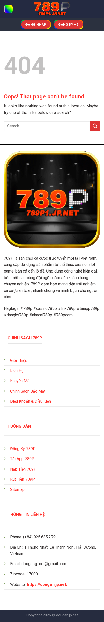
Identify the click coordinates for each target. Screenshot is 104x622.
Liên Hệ (16, 370)
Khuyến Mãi (20, 380)
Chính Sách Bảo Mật (27, 391)
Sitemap (17, 489)
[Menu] (8, 9)
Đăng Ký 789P (23, 448)
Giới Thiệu (18, 360)
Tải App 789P (22, 458)
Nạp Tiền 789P (23, 469)
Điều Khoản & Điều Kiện (30, 401)
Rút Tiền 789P (22, 479)
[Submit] (95, 126)
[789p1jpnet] (52, 9)
